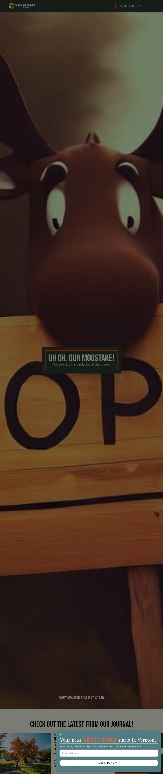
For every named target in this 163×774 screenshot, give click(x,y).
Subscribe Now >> (108, 763)
